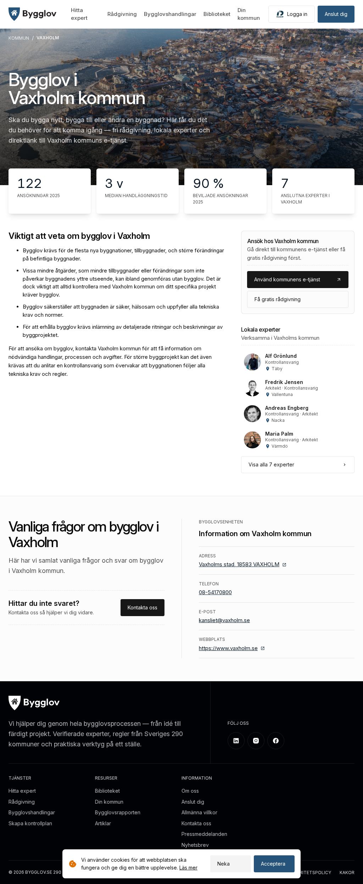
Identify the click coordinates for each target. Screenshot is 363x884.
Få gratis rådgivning (278, 299)
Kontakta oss (142, 607)
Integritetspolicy (308, 872)
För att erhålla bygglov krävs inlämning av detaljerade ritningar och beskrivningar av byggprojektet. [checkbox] (123, 330)
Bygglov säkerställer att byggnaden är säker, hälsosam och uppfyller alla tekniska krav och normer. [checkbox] (121, 310)
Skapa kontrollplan (30, 823)
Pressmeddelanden (204, 834)
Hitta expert (22, 791)
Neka (223, 864)
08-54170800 (215, 592)
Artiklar (103, 823)
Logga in (297, 14)
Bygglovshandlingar (170, 14)
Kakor (347, 872)
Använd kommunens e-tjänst (287, 279)
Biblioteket (216, 14)
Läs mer (188, 868)
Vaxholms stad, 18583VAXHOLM (239, 564)
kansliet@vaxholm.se (224, 620)
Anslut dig (336, 14)
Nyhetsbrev (195, 845)
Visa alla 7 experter (271, 464)
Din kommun (109, 802)
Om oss (190, 791)
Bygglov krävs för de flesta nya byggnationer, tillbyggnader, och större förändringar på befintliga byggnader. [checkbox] (123, 254)
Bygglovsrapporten (117, 812)
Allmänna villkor (199, 812)
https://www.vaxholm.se (228, 648)
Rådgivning (122, 14)
